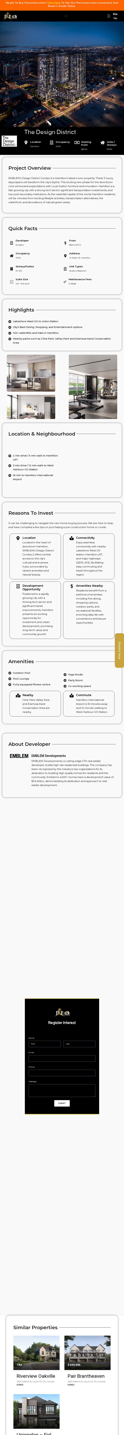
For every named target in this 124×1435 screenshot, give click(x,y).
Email (31, 1052)
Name (31, 1038)
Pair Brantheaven (86, 1376)
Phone (32, 1067)
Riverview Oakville (36, 1376)
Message (32, 1081)
